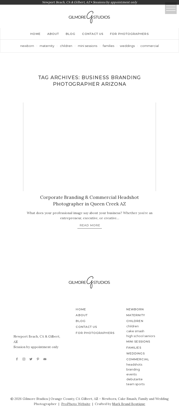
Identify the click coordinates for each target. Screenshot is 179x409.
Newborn (27, 46)
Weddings (127, 46)
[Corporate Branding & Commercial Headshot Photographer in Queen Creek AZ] (89, 146)
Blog (70, 33)
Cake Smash (135, 331)
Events (131, 374)
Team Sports (135, 384)
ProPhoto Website (75, 404)
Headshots (134, 364)
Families (108, 46)
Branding (133, 369)
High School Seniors (140, 336)
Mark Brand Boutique (128, 404)
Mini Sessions (87, 46)
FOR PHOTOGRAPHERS (129, 33)
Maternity (47, 46)
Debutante (134, 379)
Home (35, 33)
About (53, 33)
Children (132, 326)
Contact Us (92, 33)
